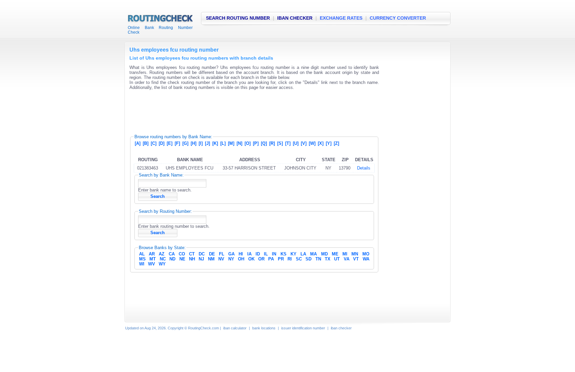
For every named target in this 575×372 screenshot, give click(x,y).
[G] (185, 143)
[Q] (264, 143)
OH (241, 258)
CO (182, 253)
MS (142, 258)
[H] (193, 143)
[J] (207, 143)
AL (142, 253)
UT (337, 258)
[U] (295, 143)
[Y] (328, 143)
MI (344, 253)
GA (231, 253)
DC (202, 253)
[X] (320, 143)
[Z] (336, 143)
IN (274, 253)
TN (318, 258)
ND (172, 258)
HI (241, 253)
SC (299, 258)
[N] (239, 143)
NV (221, 258)
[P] (256, 143)
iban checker (341, 328)
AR (152, 253)
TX (327, 258)
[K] (215, 143)
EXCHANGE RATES (341, 18)
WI (141, 263)
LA (303, 253)
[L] (223, 143)
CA (172, 253)
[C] (153, 143)
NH (192, 258)
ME (335, 253)
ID (258, 253)
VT (356, 258)
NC (163, 258)
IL (266, 253)
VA (346, 258)
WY (162, 263)
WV (151, 263)
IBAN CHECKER (294, 18)
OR (261, 258)
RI (290, 258)
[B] (145, 143)
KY (293, 253)
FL (221, 253)
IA (249, 253)
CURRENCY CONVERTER (398, 18)
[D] (161, 143)
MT (152, 258)
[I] (201, 143)
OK (251, 258)
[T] (287, 143)
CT (192, 253)
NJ (201, 258)
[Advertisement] (250, 110)
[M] (231, 143)
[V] (303, 143)
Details (363, 168)
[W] (312, 143)
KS (284, 253)
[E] (169, 143)
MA (313, 253)
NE (182, 258)
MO (365, 253)
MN (354, 253)
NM (211, 258)
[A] (137, 143)
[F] (177, 143)
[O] (248, 143)
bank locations (264, 328)
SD (308, 258)
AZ (161, 253)
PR (281, 258)
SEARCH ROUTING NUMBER (238, 18)
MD (324, 253)
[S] (280, 143)
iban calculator (235, 328)
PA (271, 258)
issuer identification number (303, 328)
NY (231, 258)
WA (366, 258)
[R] (272, 143)
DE (212, 253)
